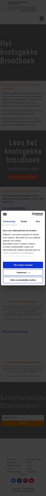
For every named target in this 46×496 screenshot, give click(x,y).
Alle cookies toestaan (23, 265)
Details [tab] (24, 221)
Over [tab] (38, 221)
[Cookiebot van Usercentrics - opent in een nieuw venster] (32, 214)
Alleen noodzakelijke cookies (23, 280)
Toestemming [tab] (9, 221)
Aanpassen (22, 272)
